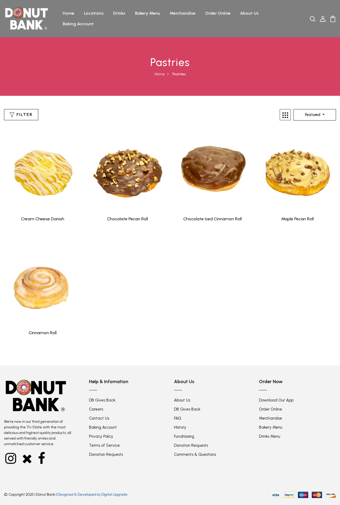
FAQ (177, 418)
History (180, 427)
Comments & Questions (195, 454)
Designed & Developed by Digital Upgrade (92, 494)
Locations (94, 13)
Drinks (119, 13)
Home (68, 13)
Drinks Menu (269, 436)
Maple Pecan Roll (297, 218)
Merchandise (183, 13)
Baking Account (78, 23)
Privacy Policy (101, 436)
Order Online (218, 13)
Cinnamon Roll (43, 332)
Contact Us (99, 418)
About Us (249, 13)
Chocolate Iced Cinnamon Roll (212, 218)
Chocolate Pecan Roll (127, 218)
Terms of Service (104, 445)
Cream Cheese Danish (42, 218)
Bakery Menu (147, 13)
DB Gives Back (102, 400)
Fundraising (184, 436)
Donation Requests (106, 454)
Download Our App (276, 400)
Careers (96, 409)
